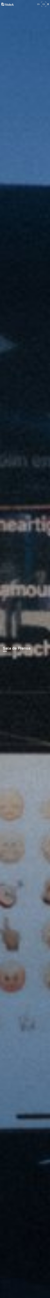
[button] (48, 4)
